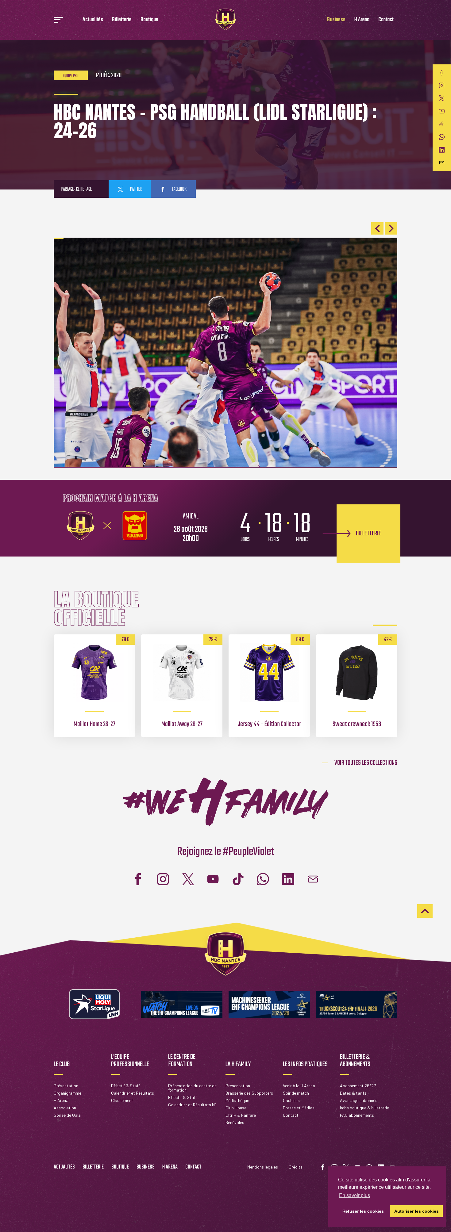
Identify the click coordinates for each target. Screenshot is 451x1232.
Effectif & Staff (125, 1085)
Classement (122, 1100)
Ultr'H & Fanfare (241, 1115)
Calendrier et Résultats (132, 1093)
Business (336, 19)
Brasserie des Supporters (249, 1093)
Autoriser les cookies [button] (416, 1211)
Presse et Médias (298, 1107)
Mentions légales (262, 1166)
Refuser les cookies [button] (363, 1211)
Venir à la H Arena (299, 1085)
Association (65, 1107)
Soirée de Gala (67, 1115)
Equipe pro (71, 75)
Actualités (93, 19)
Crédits (296, 1166)
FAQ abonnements (357, 1115)
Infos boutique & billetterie (364, 1107)
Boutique (149, 19)
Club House (236, 1107)
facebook (179, 189)
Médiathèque (237, 1100)
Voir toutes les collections (365, 763)
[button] (377, 228)
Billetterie (122, 19)
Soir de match (296, 1093)
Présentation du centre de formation (192, 1087)
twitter (135, 189)
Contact (386, 19)
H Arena (361, 19)
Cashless (291, 1100)
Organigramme (67, 1093)
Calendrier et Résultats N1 (192, 1104)
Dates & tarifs (353, 1093)
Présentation (66, 1085)
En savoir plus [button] (354, 1195)
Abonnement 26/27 (358, 1085)
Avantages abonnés (358, 1100)
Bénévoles (235, 1122)
